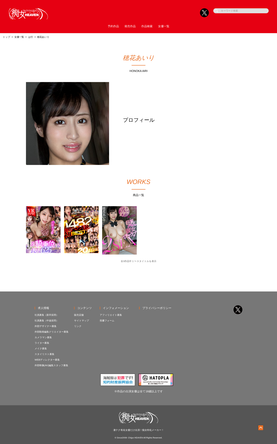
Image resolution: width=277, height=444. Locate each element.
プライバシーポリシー (156, 307)
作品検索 (147, 26)
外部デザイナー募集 (45, 326)
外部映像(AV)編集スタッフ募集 (51, 365)
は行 (30, 37)
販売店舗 (79, 315)
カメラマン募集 (43, 337)
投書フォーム (107, 320)
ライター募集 (42, 343)
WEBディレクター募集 (47, 359)
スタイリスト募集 (44, 354)
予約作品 (113, 26)
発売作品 (130, 26)
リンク (78, 326)
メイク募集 (41, 348)
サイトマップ (81, 320)
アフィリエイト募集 (111, 315)
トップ (6, 37)
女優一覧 (163, 26)
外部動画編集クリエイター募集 (51, 331)
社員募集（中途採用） (46, 320)
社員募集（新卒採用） (46, 315)
